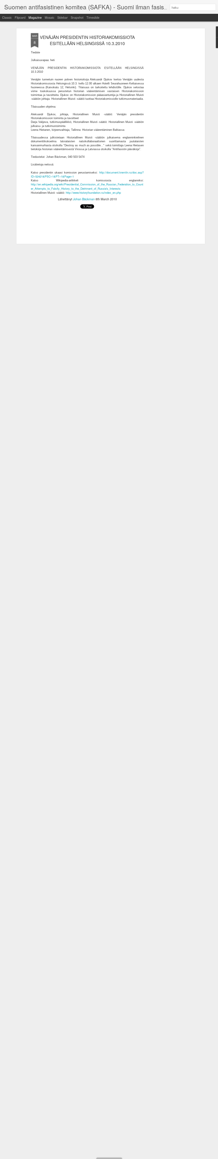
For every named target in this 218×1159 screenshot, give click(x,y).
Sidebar (62, 17)
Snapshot (77, 17)
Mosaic (49, 17)
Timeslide (92, 17)
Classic (7, 17)
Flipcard (20, 17)
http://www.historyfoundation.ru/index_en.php (93, 193)
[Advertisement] (167, 100)
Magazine (35, 17)
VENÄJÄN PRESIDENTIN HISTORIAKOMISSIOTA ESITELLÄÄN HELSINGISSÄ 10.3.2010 (87, 40)
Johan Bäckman (84, 199)
